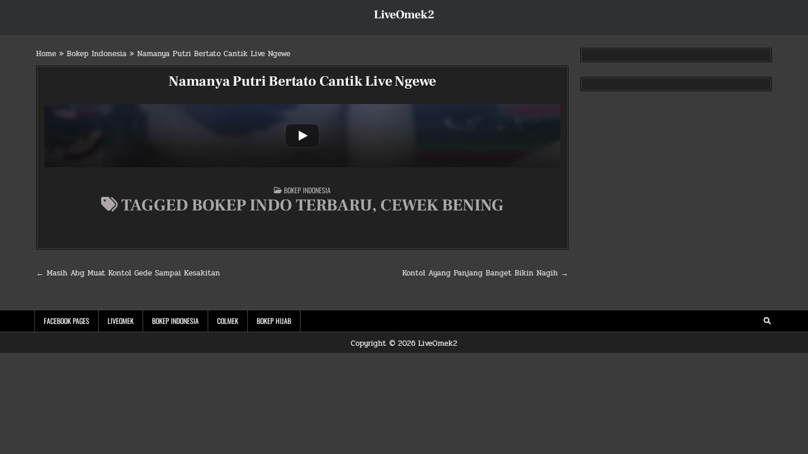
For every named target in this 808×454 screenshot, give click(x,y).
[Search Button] (767, 320)
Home (46, 54)
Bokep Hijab (274, 321)
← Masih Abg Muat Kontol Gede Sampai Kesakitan (128, 273)
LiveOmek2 (404, 14)
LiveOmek (121, 321)
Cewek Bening (441, 205)
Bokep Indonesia (97, 54)
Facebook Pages (66, 321)
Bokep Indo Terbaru (282, 205)
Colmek (227, 321)
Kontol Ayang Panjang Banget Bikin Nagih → (485, 273)
